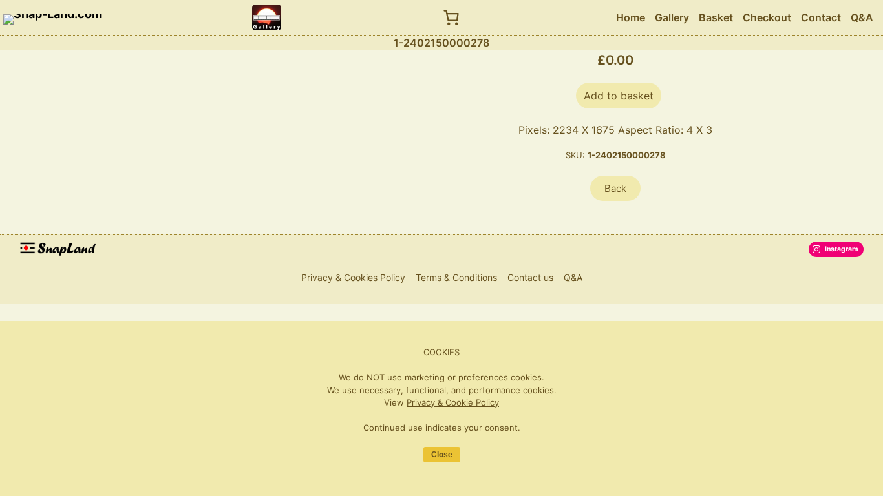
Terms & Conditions (456, 277)
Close (441, 454)
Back (615, 188)
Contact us (530, 277)
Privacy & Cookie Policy (453, 402)
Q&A (573, 277)
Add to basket (619, 95)
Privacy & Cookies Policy (353, 277)
